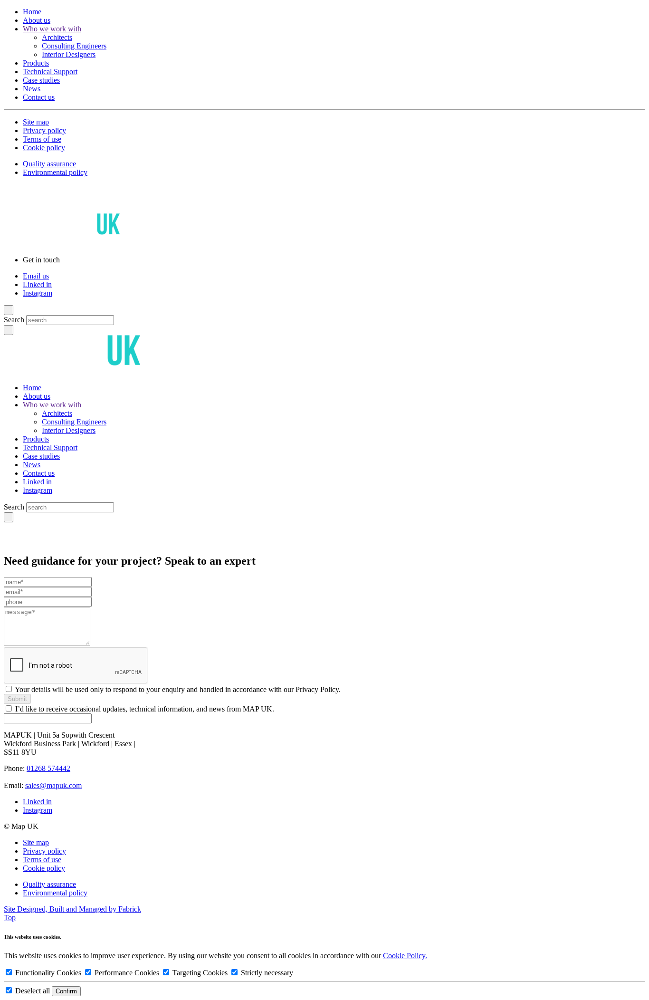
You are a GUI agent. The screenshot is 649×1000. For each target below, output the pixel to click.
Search (14, 320)
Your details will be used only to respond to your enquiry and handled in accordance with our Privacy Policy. (178, 689)
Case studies (41, 80)
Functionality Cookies (48, 973)
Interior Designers (68, 54)
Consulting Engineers (74, 46)
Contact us (39, 97)
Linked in (37, 284)
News (31, 89)
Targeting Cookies (200, 973)
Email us (36, 276)
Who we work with (52, 29)
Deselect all (32, 991)
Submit (17, 698)
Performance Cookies (127, 973)
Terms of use (42, 139)
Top (10, 917)
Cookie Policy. (405, 956)
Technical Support (50, 71)
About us (36, 20)
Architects (57, 37)
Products (36, 63)
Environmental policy (55, 172)
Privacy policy (44, 130)
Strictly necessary (266, 973)
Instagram (37, 293)
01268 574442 (48, 768)
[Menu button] (8, 310)
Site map (36, 122)
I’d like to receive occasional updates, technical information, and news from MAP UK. (144, 709)
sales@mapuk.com (53, 785)
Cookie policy (44, 148)
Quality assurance (49, 164)
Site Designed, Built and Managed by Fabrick (72, 909)
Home (32, 12)
